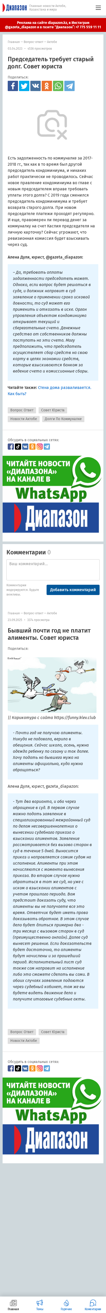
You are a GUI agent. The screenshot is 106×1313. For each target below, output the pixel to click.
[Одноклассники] (47, 86)
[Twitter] (24, 86)
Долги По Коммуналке (63, 419)
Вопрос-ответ (33, 42)
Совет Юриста (53, 410)
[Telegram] (69, 86)
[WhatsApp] (58, 86)
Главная (14, 42)
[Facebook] (13, 86)
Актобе (52, 42)
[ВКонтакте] (35, 86)
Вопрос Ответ (21, 410)
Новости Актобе (23, 419)
